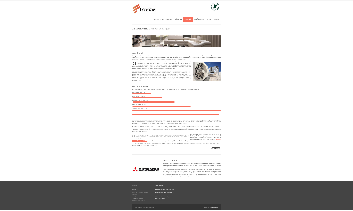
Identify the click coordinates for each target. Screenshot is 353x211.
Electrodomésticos (167, 19)
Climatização (188, 19)
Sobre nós (156, 19)
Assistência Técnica (199, 19)
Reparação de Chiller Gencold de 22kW (164, 189)
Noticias (209, 19)
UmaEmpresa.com (214, 207)
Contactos (216, 19)
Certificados (216, 148)
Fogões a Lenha (178, 19)
